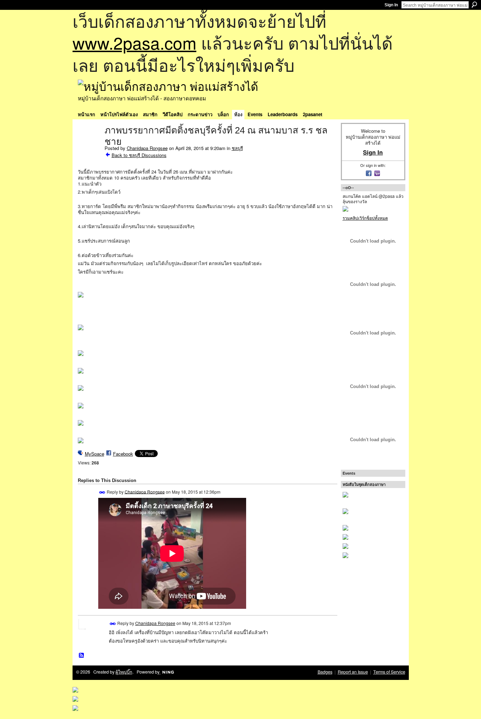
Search (474, 4)
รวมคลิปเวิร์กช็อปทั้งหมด (365, 218)
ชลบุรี (237, 148)
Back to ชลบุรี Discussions (139, 155)
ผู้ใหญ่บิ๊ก (123, 672)
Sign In (391, 4)
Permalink (102, 492)
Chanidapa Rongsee (147, 148)
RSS (82, 655)
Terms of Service (389, 672)
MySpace (94, 453)
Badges (325, 672)
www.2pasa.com (134, 42)
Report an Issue (353, 672)
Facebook (123, 453)
